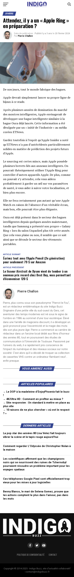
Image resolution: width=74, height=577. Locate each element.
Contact (53, 554)
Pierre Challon (25, 36)
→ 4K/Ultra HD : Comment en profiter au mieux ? (33, 399)
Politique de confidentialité (30, 554)
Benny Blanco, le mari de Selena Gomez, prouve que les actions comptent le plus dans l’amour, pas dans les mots (36, 495)
